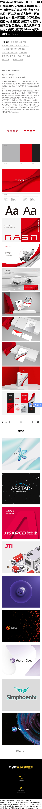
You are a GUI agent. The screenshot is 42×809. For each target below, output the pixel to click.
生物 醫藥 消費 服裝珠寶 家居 (13, 49)
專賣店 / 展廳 (18, 60)
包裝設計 (26, 56)
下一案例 (37, 422)
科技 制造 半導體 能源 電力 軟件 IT (15, 46)
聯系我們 (21, 790)
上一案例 (4, 422)
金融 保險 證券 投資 (9, 53)
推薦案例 (5, 42)
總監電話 (21, 780)
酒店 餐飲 (23, 53)
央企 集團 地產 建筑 (18, 42)
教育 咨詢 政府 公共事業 (11, 56)
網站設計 (5, 60)
